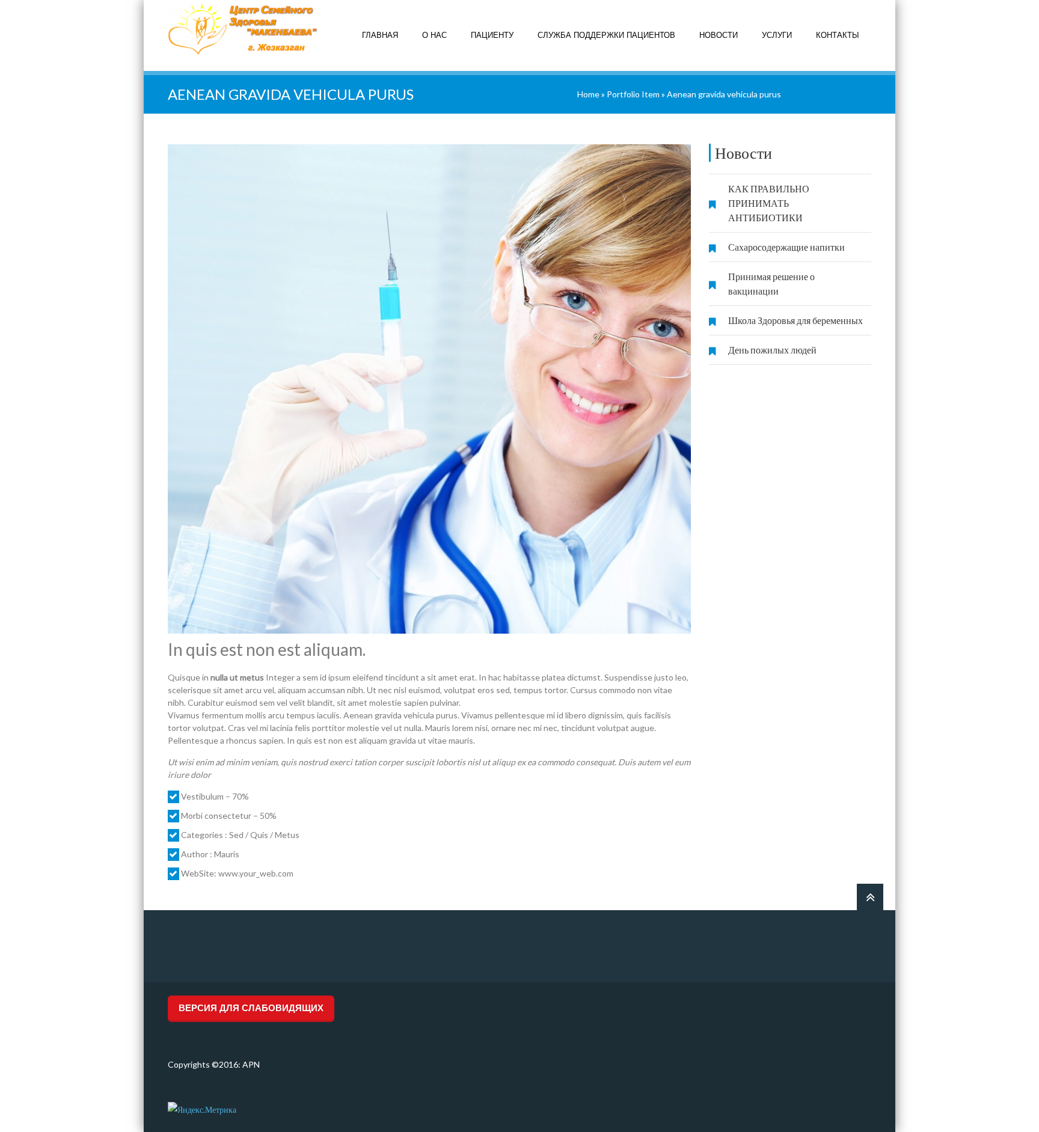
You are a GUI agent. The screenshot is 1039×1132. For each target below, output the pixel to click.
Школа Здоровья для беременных (795, 320)
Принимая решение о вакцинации (771, 283)
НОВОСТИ (718, 35)
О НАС (434, 35)
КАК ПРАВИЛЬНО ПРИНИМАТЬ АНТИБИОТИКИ (768, 203)
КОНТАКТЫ (837, 35)
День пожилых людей (772, 349)
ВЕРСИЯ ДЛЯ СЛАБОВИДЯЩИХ (251, 1008)
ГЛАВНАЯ (380, 35)
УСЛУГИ (777, 35)
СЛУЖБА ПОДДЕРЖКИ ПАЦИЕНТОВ (606, 35)
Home (588, 94)
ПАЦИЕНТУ (492, 35)
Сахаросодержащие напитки (786, 246)
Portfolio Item (633, 94)
